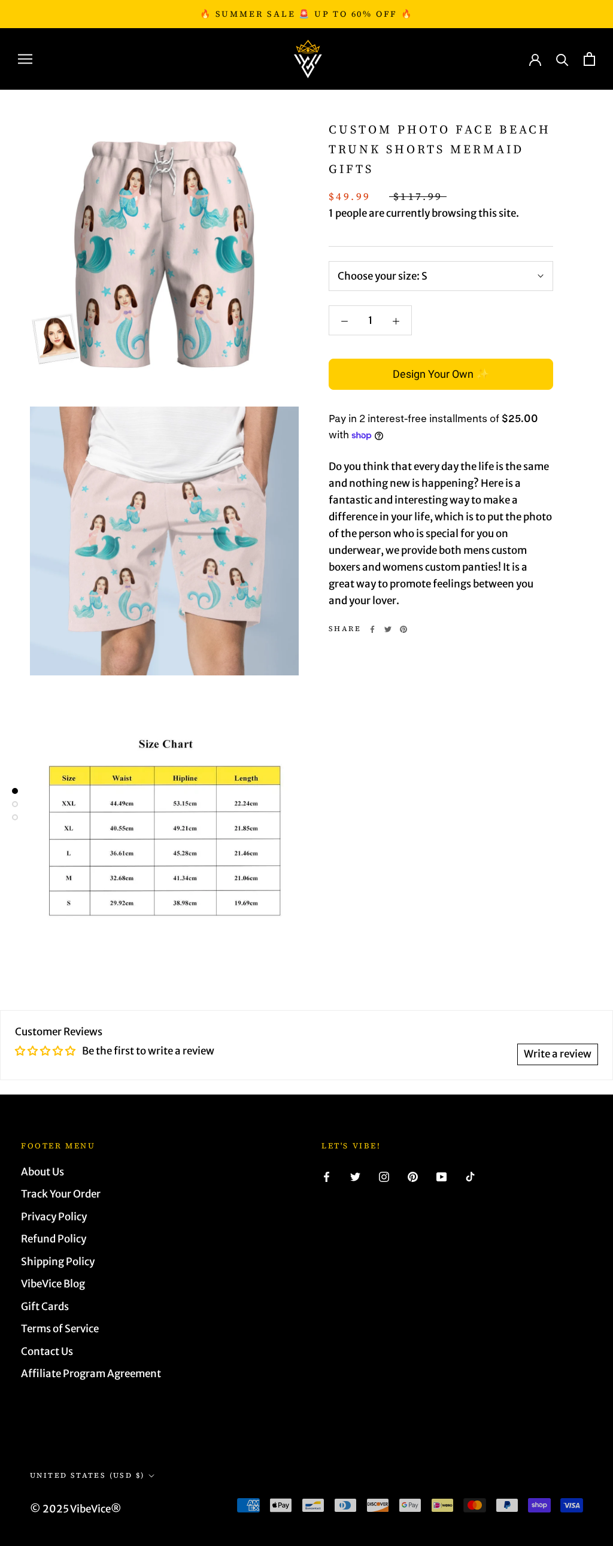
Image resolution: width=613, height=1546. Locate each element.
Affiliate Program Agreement (91, 1373)
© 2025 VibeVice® (76, 1508)
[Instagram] (384, 1176)
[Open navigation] (25, 58)
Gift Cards (45, 1306)
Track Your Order (61, 1194)
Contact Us (47, 1351)
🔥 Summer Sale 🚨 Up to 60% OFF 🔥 (306, 14)
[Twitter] (388, 629)
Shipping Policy (58, 1261)
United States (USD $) (87, 1475)
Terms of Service (60, 1328)
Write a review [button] (557, 1053)
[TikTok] (470, 1176)
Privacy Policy (54, 1216)
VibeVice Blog (53, 1283)
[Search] (562, 59)
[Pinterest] (403, 629)
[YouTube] (441, 1176)
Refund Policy (53, 1238)
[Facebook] (372, 629)
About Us (42, 1171)
